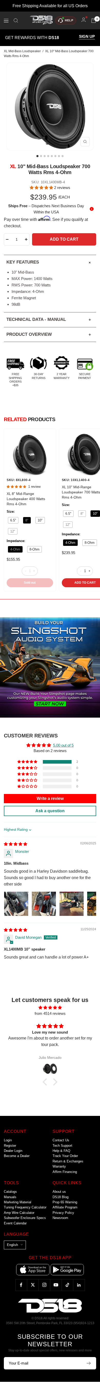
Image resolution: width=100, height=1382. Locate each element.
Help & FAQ (61, 1151)
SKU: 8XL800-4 (19, 480)
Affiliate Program (65, 1207)
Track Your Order (65, 1156)
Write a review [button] (50, 798)
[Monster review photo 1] (16, 903)
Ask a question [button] (50, 811)
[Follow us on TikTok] (67, 1285)
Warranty (59, 1166)
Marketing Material (17, 1202)
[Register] (89, 1363)
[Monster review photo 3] (71, 903)
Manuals (10, 1197)
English (12, 1245)
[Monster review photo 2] (44, 903)
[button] (42, 187)
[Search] (16, 20)
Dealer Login (13, 1151)
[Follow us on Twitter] (32, 1285)
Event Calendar (15, 1223)
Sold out (30, 582)
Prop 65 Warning (65, 1202)
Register (10, 1146)
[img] (15, 844)
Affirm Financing (65, 1172)
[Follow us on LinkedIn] (79, 1285)
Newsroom (60, 1218)
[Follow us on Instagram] (44, 1285)
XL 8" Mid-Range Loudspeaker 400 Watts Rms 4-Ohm (26, 499)
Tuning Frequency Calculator (25, 1207)
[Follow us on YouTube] (56, 1285)
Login (8, 1140)
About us (59, 1192)
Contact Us (61, 1140)
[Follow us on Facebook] (21, 1285)
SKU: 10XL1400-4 (76, 480)
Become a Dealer (16, 1156)
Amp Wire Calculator (19, 1213)
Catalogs (10, 1192)
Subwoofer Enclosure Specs (25, 1218)
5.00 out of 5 (63, 745)
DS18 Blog (60, 1197)
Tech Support (62, 1146)
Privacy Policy (63, 1213)
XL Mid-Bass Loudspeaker (22, 51)
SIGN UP (87, 36)
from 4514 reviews (50, 1013)
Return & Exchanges (68, 1161)
